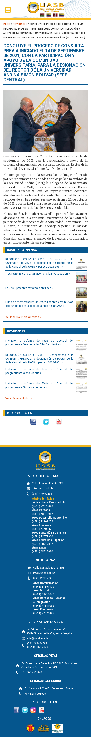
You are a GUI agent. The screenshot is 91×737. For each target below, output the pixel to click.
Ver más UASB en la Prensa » (23, 317)
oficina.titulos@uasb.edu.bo (49, 502)
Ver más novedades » (18, 398)
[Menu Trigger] (8, 10)
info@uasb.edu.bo (43, 488)
